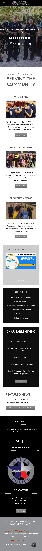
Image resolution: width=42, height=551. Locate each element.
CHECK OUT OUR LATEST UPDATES (20, 408)
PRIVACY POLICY (11, 521)
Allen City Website (21, 302)
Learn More (21, 381)
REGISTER (14, 524)
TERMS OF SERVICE (28, 521)
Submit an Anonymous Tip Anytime (21, 306)
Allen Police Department (21, 298)
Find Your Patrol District (21, 310)
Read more (21, 135)
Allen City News (21, 314)
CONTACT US (26, 524)
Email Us (21, 511)
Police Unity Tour (21, 318)
